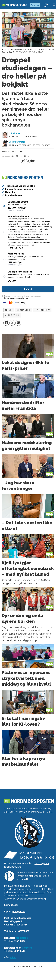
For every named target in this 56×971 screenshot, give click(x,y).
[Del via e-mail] (32, 161)
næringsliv (42, 310)
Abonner (35, 5)
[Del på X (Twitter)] (28, 161)
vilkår (13, 957)
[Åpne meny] (54, 5)
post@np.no (18, 911)
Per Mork (27, 947)
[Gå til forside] (14, 5)
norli (8, 310)
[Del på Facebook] (23, 161)
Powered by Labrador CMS (28, 966)
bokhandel (24, 310)
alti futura (12, 315)
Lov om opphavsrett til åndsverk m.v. (25, 892)
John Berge (21, 937)
